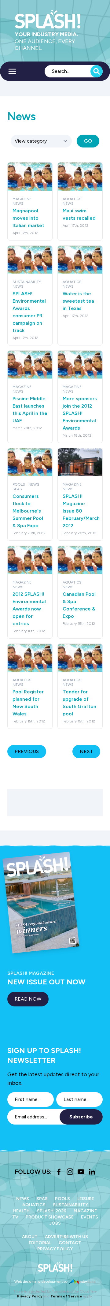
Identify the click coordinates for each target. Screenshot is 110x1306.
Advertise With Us (66, 1236)
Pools (62, 1198)
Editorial (40, 1242)
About (30, 1236)
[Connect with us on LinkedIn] (92, 1171)
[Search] (96, 71)
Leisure (85, 1198)
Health (21, 1211)
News (22, 1198)
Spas (42, 1198)
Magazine (85, 1211)
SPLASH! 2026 (51, 1211)
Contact (70, 1242)
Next (86, 751)
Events (89, 1217)
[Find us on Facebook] (59, 1171)
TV (15, 1217)
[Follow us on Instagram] (70, 1171)
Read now (28, 999)
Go (88, 141)
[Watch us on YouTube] (81, 1171)
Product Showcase (50, 1217)
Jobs (55, 1223)
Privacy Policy (55, 1249)
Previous (27, 751)
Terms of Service (66, 1296)
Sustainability (70, 1204)
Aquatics (34, 1204)
